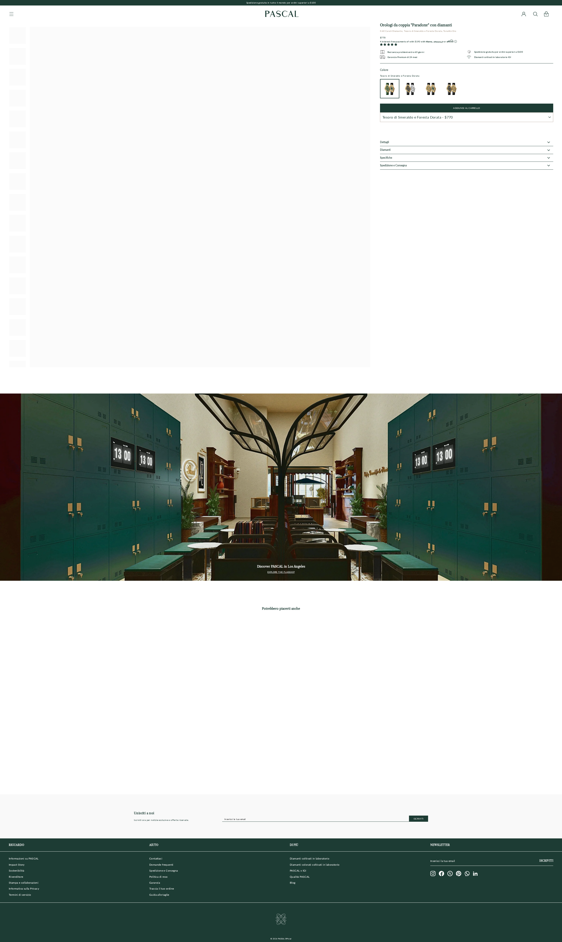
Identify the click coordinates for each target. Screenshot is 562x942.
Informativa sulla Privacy (24, 888)
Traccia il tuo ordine (161, 888)
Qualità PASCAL (300, 876)
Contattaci (155, 858)
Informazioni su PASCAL (24, 858)
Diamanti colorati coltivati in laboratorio (315, 864)
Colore (399, 73)
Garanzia (154, 882)
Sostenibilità (16, 870)
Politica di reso (158, 876)
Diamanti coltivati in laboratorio (309, 858)
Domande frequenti (161, 864)
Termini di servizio (20, 894)
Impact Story (17, 864)
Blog (292, 882)
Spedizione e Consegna (163, 870)
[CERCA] (535, 14)
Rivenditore (16, 876)
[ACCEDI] (524, 14)
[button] (388, 44)
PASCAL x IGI (298, 870)
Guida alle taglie (159, 894)
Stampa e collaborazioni (23, 882)
